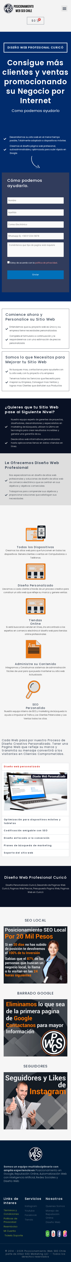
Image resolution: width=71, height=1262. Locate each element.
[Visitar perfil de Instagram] (65, 1233)
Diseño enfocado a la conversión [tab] (27, 838)
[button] (64, 8)
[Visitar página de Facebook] (59, 1233)
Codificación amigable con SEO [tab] (26, 830)
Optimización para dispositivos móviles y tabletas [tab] (32, 821)
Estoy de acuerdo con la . (34, 262)
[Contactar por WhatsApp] (47, 1233)
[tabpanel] (35, 793)
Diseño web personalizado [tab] (22, 766)
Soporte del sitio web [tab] (18, 852)
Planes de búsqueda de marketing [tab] (28, 845)
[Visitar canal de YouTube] (53, 1233)
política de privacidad (46, 262)
